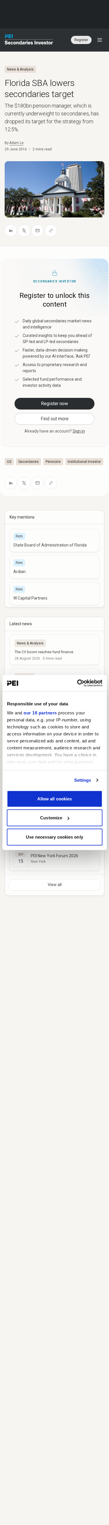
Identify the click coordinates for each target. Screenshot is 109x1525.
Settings (82, 780)
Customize (51, 817)
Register (81, 40)
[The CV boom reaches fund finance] (54, 650)
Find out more (55, 418)
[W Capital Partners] (54, 593)
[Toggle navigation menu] (99, 40)
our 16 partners (40, 712)
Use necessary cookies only (54, 836)
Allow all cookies (54, 798)
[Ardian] (54, 567)
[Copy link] (51, 230)
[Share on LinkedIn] (11, 230)
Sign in (79, 431)
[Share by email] (37, 230)
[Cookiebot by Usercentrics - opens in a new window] (77, 683)
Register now (54, 403)
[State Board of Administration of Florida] (54, 540)
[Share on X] (24, 230)
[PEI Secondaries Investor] (29, 39)
